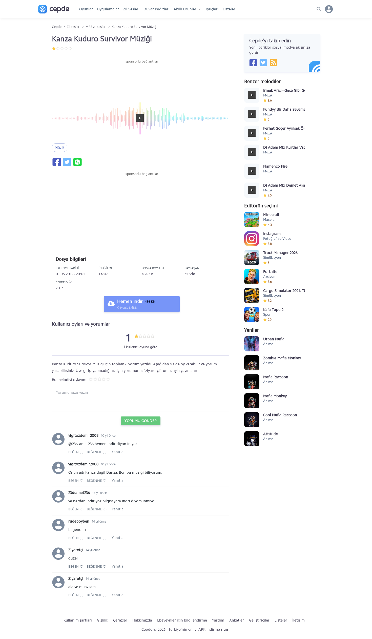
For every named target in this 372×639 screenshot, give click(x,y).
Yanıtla (117, 452)
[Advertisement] (141, 79)
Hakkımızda (142, 620)
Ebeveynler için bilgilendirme (182, 620)
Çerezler (120, 620)
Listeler (229, 9)
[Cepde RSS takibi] (273, 62)
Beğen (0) (76, 452)
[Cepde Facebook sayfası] (253, 62)
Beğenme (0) (97, 452)
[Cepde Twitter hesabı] (263, 62)
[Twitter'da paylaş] (66, 162)
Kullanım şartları (78, 620)
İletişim (298, 620)
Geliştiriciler (259, 620)
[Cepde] (54, 9)
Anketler (236, 620)
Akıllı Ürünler (185, 9)
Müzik (60, 147)
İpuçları (212, 9)
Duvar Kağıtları (156, 9)
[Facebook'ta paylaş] (56, 162)
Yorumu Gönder (141, 420)
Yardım (218, 620)
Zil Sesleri (131, 9)
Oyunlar (86, 9)
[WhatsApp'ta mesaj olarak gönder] (77, 162)
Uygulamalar (108, 9)
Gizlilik (102, 620)
